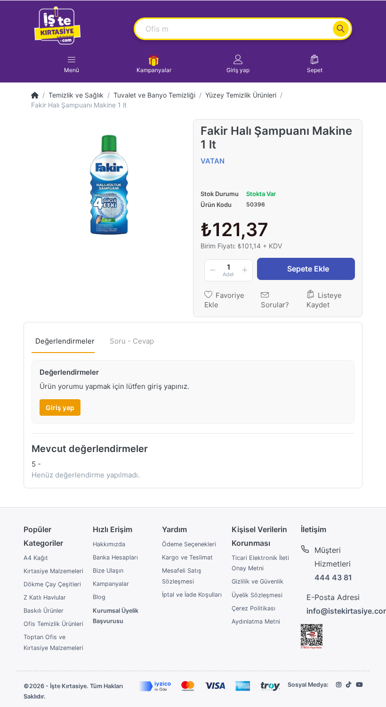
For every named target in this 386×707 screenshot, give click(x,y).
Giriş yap (60, 407)
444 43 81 (333, 577)
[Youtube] (359, 684)
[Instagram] (338, 684)
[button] (238, 64)
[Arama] (341, 29)
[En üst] (35, 95)
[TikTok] (348, 684)
